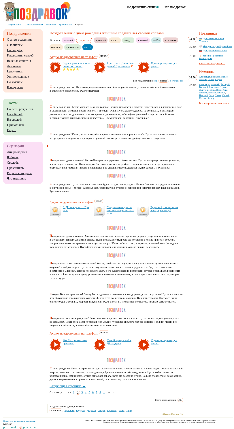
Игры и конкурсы (19, 173)
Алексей (215, 84)
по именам (170, 40)
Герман (223, 87)
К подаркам (15, 87)
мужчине (69, 410)
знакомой (143, 40)
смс (155, 80)
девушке (91, 410)
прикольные (72, 47)
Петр (211, 95)
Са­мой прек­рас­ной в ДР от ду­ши (119, 342)
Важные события (19, 61)
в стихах (174, 80)
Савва (218, 95)
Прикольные (15, 125)
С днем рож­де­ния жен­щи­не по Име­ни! (76, 65)
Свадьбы (13, 162)
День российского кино (215, 50)
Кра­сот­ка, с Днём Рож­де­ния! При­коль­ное (120, 65)
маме (121, 410)
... (104, 392)
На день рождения (20, 109)
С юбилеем (14, 45)
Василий (215, 76)
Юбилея (12, 157)
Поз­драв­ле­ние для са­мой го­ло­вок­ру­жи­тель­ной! (120, 210)
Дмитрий (203, 90)
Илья (224, 90)
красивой (101, 40)
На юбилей (14, 114)
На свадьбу (14, 50)
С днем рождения (19, 39)
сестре (101, 410)
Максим (203, 79)
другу (129, 410)
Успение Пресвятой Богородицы (211, 57)
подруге (128, 40)
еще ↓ (87, 47)
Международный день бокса (217, 46)
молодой (68, 40)
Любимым (14, 66)
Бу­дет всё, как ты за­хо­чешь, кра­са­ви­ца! (164, 209)
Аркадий (225, 84)
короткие (56, 47)
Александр (204, 76)
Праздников (15, 168)
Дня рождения (17, 152)
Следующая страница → (68, 386)
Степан (203, 98)
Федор (218, 79)
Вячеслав (213, 87)
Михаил (221, 92)
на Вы (156, 40)
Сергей (225, 95)
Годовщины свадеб (20, 55)
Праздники (14, 71)
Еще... (11, 130)
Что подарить (16, 178)
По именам (14, 82)
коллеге (115, 40)
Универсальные (18, 76)
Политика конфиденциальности (19, 420)
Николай (203, 95)
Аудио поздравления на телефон (73, 57)
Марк (211, 79)
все (181, 80)
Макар (224, 76)
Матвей (212, 92)
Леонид (203, 92)
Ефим (212, 90)
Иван (218, 90)
